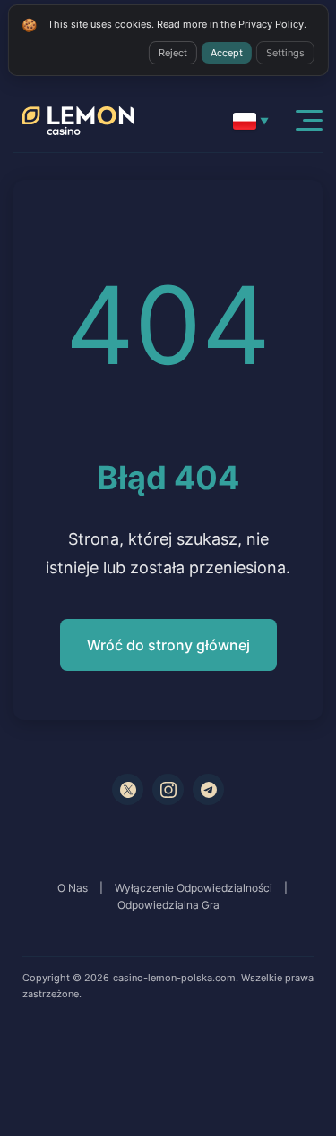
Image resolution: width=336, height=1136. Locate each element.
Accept (227, 53)
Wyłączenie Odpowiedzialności (193, 887)
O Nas (72, 887)
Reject (173, 53)
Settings (285, 53)
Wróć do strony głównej (168, 645)
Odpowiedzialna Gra (168, 904)
